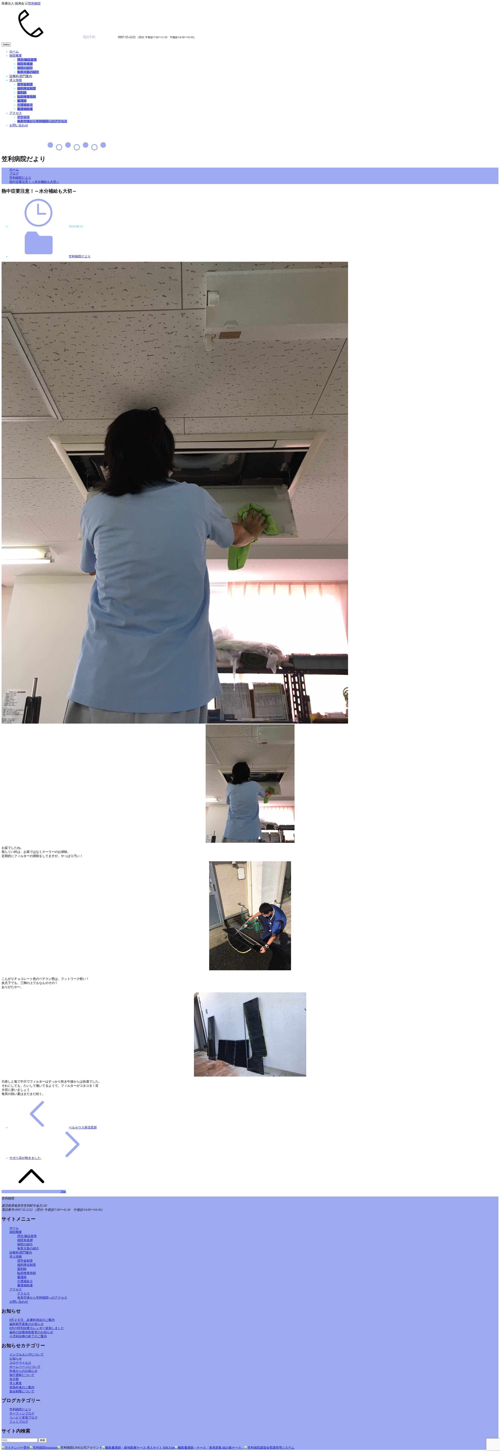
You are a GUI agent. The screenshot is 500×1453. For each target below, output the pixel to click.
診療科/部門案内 (20, 76)
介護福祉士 (25, 104)
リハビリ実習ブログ (23, 1417)
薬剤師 (22, 92)
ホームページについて (25, 1366)
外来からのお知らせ (23, 1371)
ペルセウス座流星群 (83, 1127)
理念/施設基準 (27, 59)
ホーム (14, 51)
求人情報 (15, 80)
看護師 (22, 100)
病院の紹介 (25, 68)
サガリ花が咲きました (25, 1158)
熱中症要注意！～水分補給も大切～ (34, 181)
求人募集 (15, 1383)
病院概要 (15, 55)
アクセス (15, 113)
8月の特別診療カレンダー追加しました (36, 1328)
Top (63, 1191)
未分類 (14, 1379)
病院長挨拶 (25, 63)
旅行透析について (21, 1375)
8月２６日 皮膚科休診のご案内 (32, 1320)
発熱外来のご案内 (21, 1387)
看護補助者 (25, 109)
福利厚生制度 (26, 88)
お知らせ (15, 1358)
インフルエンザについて (26, 1354)
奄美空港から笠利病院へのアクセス (42, 121)
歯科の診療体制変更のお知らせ (31, 1332)
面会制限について (21, 1391)
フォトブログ (18, 1421)
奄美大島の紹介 (28, 72)
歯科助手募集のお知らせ (26, 1324)
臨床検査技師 (26, 96)
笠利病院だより (20, 177)
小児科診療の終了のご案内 (28, 1336)
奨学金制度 (25, 84)
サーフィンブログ (21, 1413)
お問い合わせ (18, 125)
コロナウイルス (20, 1362)
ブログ (14, 173)
